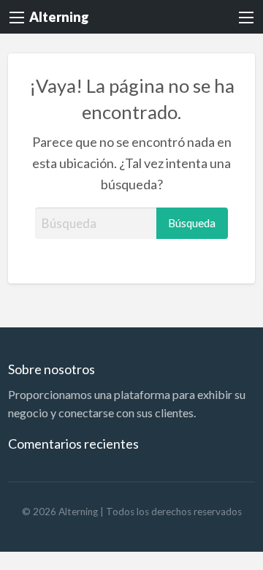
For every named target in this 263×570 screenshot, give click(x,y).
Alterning (59, 17)
